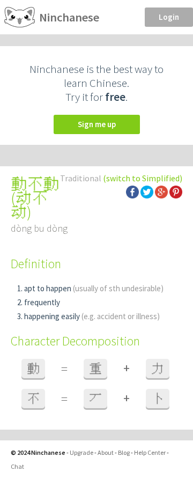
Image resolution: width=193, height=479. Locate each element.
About (106, 452)
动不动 (29, 205)
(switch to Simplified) (142, 178)
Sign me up (97, 124)
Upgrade (81, 452)
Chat (17, 466)
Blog (124, 452)
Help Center (150, 452)
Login (169, 17)
